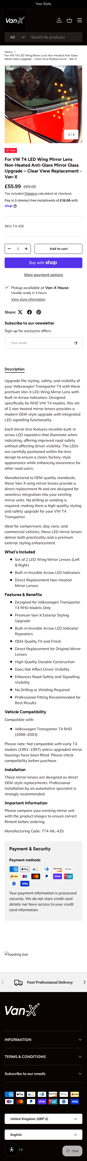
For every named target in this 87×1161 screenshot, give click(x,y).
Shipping (30, 193)
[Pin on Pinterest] (38, 312)
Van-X (19, 1149)
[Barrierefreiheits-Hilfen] (12, 1149)
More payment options (43, 274)
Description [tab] (15, 369)
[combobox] (43, 37)
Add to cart (59, 249)
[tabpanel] (43, 606)
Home (9, 52)
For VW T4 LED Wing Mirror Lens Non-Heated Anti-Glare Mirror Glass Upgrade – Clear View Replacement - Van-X (41, 57)
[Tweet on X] (20, 312)
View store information (28, 299)
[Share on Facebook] (29, 312)
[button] (69, 20)
